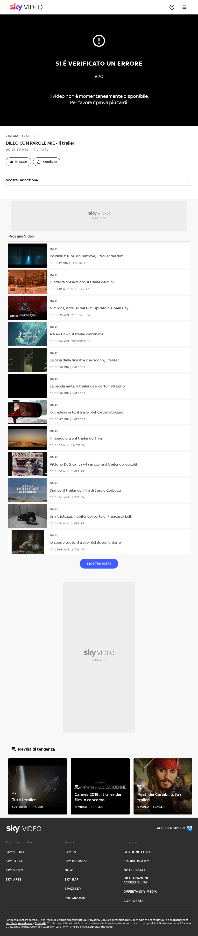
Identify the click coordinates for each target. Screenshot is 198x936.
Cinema (12, 136)
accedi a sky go (171, 828)
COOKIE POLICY (136, 861)
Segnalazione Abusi (100, 926)
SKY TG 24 (14, 861)
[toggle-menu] (184, 7)
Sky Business (77, 861)
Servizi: (70, 842)
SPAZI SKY (73, 888)
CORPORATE (133, 900)
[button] (18, 161)
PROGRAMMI (75, 898)
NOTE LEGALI (134, 870)
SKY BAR (72, 879)
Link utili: (131, 842)
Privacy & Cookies (99, 920)
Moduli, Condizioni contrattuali (67, 920)
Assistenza (25, 923)
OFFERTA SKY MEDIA (140, 891)
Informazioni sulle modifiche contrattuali (138, 920)
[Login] (172, 7)
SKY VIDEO (14, 870)
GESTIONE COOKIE (139, 852)
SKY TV (70, 852)
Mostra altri (99, 563)
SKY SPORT (15, 852)
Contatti (40, 923)
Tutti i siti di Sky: (19, 842)
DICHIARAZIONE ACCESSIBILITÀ (136, 880)
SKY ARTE (13, 879)
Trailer (28, 136)
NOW (69, 870)
